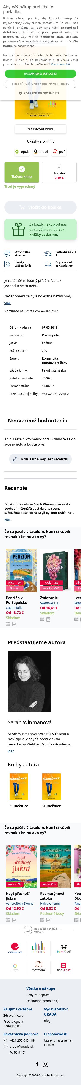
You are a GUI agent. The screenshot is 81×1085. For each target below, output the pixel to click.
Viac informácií (60, 64)
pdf (62, 151)
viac (7, 303)
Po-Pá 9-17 (17, 1052)
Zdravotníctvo (13, 1015)
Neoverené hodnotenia (38, 420)
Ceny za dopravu (38, 995)
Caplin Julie (14, 608)
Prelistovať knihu (40, 129)
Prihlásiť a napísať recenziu (44, 459)
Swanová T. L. (49, 603)
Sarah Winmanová (30, 722)
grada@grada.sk (21, 1046)
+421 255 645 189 (22, 1040)
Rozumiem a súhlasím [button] (40, 73)
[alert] (40, 50)
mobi (43, 151)
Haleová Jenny (50, 903)
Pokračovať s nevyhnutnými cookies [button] (40, 84)
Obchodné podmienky (42, 1001)
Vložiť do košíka (45, 207)
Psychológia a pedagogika (13, 1023)
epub (25, 151)
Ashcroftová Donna (19, 903)
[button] (40, 93)
